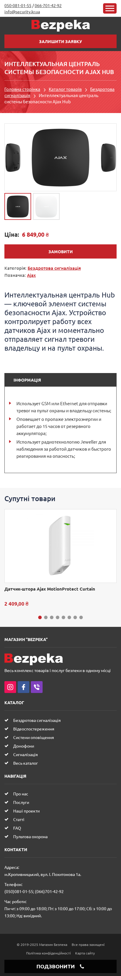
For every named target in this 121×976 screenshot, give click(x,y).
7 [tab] (75, 617)
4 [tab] (57, 617)
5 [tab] (63, 617)
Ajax (31, 275)
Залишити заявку (60, 41)
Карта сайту (85, 953)
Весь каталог (25, 763)
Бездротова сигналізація (54, 268)
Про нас (20, 793)
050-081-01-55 (17, 5)
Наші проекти (26, 810)
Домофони (23, 745)
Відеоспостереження (33, 728)
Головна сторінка (22, 89)
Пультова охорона (30, 836)
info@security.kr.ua (22, 11)
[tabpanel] (60, 558)
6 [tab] (69, 617)
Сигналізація (25, 754)
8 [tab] (81, 617)
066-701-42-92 (48, 5)
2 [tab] (46, 617)
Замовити (60, 251)
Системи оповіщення (33, 737)
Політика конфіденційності (48, 953)
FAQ (17, 828)
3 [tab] (51, 617)
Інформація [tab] (27, 379)
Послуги (21, 802)
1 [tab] (40, 617)
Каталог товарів (65, 89)
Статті (18, 819)
